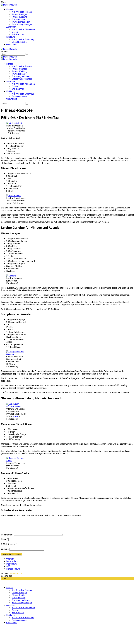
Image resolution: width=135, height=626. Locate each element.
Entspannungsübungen (22, 24)
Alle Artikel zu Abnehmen (23, 29)
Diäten (15, 32)
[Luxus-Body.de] (9, 5)
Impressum (11, 564)
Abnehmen (11, 27)
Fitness (9, 9)
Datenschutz (12, 561)
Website (5, 549)
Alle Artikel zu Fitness (22, 12)
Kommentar (7, 534)
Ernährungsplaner (19, 42)
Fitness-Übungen (19, 14)
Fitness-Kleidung (19, 17)
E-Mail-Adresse (9, 544)
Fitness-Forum (13, 569)
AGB (8, 566)
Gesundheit (11, 44)
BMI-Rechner (18, 34)
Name (4, 539)
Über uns (10, 559)
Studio (15, 416)
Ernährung (10, 37)
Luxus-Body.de (15, 573)
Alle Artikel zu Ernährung (23, 39)
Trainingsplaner (18, 19)
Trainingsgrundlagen (21, 22)
